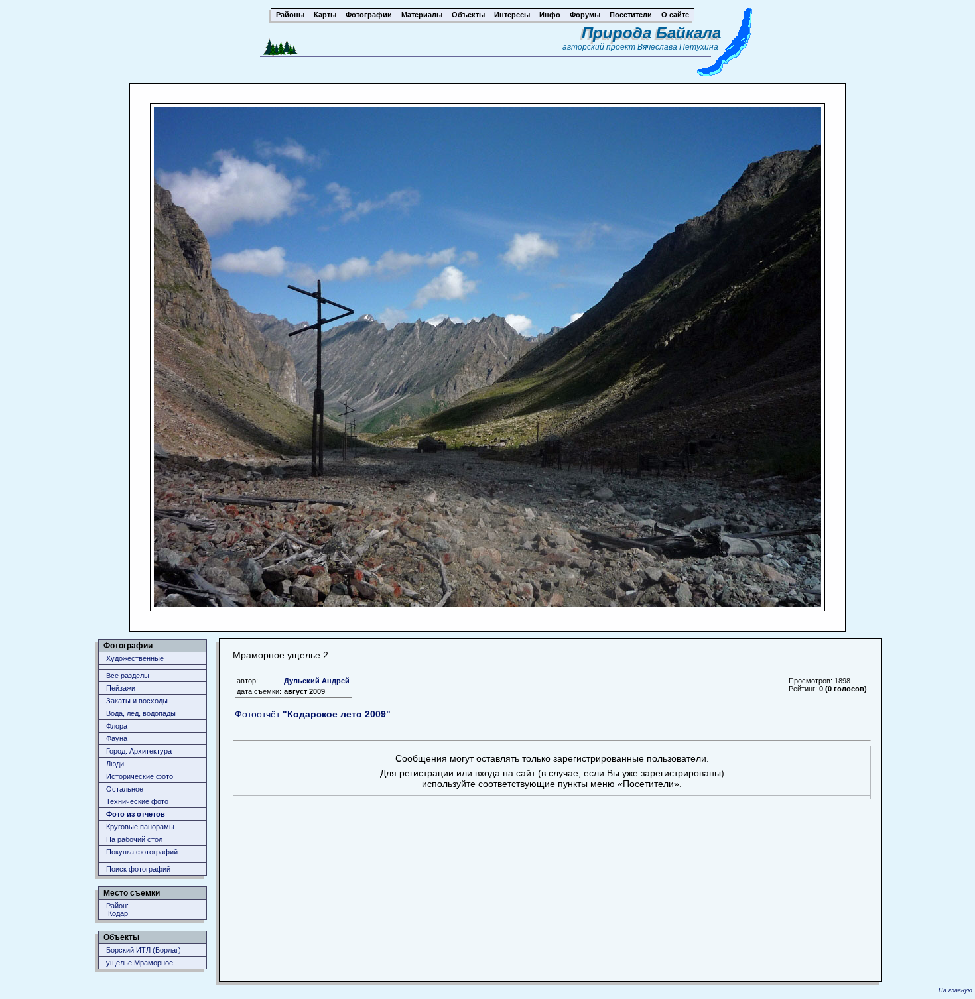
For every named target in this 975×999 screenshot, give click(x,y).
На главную (955, 990)
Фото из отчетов (135, 814)
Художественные (135, 658)
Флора (116, 726)
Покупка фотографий (142, 852)
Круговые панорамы (140, 827)
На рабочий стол (134, 839)
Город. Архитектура (139, 751)
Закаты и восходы (137, 701)
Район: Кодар (117, 909)
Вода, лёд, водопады (141, 713)
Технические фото (137, 801)
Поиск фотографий (138, 869)
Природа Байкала (651, 33)
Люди (115, 764)
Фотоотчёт (313, 714)
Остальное (124, 789)
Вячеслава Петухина (677, 47)
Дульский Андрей (317, 681)
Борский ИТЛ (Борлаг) (143, 950)
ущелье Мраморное (139, 963)
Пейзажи (120, 688)
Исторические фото (139, 776)
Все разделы (127, 675)
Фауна (116, 738)
